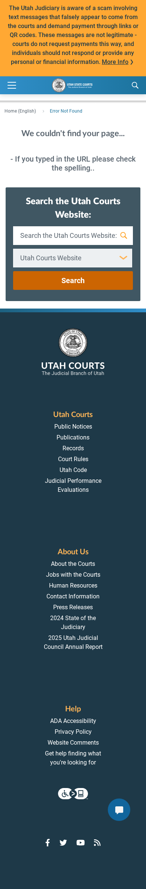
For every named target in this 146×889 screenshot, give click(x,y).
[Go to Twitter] (63, 842)
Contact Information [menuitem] (73, 596)
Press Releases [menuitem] (73, 607)
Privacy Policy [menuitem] (73, 731)
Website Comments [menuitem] (73, 742)
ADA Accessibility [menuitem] (73, 720)
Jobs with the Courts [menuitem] (73, 574)
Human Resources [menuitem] (73, 585)
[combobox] (72, 258)
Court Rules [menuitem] (73, 459)
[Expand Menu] (11, 85)
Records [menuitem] (73, 448)
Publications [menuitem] (73, 437)
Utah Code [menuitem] (73, 469)
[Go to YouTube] (81, 842)
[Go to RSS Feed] (97, 842)
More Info (115, 61)
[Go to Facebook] (48, 842)
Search (73, 280)
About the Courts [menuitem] (73, 563)
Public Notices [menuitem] (73, 426)
